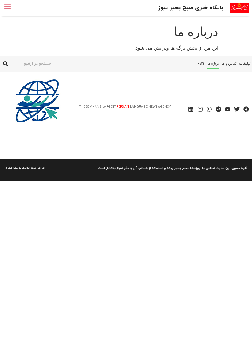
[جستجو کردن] (5, 64)
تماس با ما (229, 63)
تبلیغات (244, 63)
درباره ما (213, 63)
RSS (200, 63)
